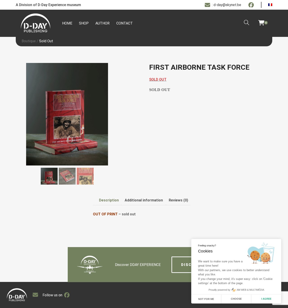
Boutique (29, 41)
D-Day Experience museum (59, 5)
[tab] (108, 200)
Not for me (206, 299)
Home (67, 23)
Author (102, 23)
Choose (236, 298)
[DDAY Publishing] (35, 23)
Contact (124, 23)
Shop (84, 23)
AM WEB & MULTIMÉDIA (250, 289)
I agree (266, 298)
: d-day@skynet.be (226, 5)
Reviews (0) (178, 200)
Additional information (144, 200)
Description (109, 200)
